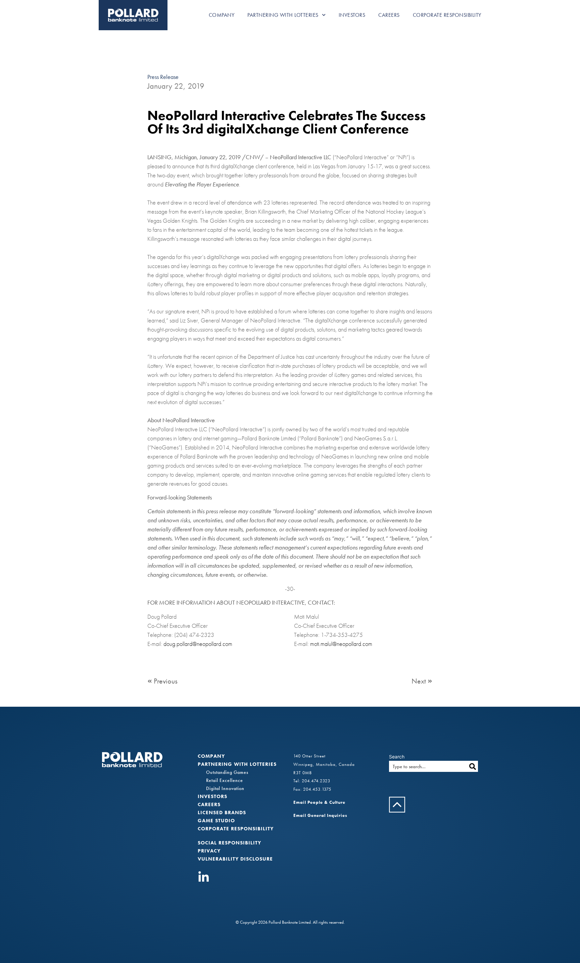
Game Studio (216, 820)
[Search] (472, 766)
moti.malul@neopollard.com (341, 644)
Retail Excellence (224, 780)
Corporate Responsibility (447, 14)
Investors (352, 14)
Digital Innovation (225, 788)
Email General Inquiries (320, 815)
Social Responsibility (229, 842)
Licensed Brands (222, 812)
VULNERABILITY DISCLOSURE (235, 859)
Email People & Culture (319, 802)
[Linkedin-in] (203, 877)
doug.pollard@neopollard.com (197, 644)
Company (222, 14)
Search (396, 756)
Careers (389, 14)
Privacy (209, 850)
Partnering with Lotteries (283, 14)
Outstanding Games (227, 772)
